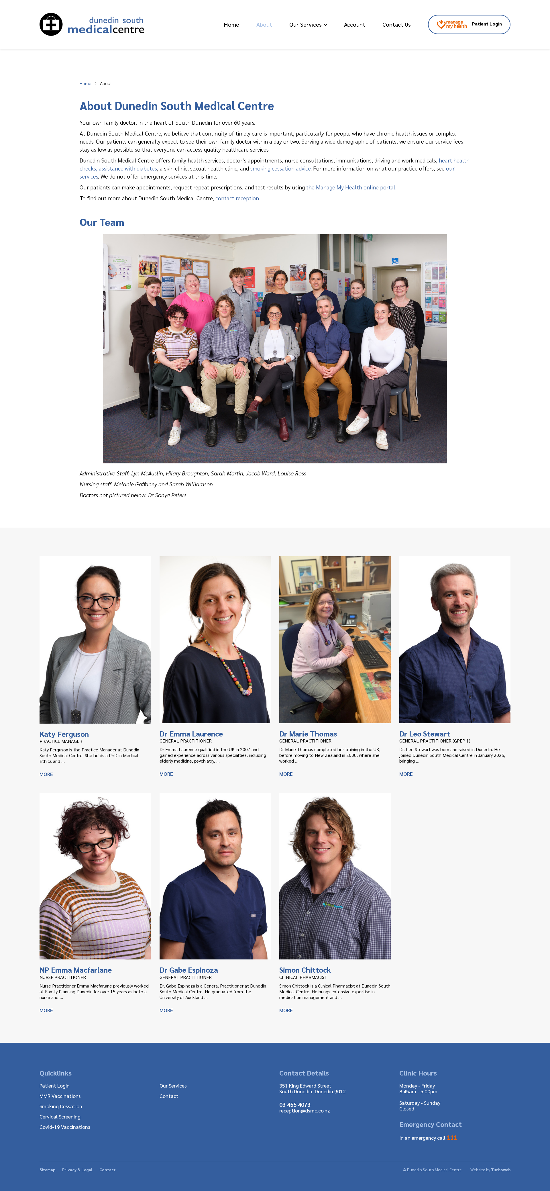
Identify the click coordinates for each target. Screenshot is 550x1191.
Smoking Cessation (61, 1106)
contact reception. (237, 198)
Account (354, 24)
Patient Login (486, 24)
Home (231, 24)
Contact (169, 1095)
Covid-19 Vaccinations (65, 1126)
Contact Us (396, 24)
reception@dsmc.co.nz (304, 1110)
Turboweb (500, 1169)
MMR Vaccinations (60, 1095)
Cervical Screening (60, 1116)
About (264, 24)
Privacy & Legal (77, 1169)
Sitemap (47, 1169)
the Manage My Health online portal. (351, 187)
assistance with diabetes (128, 168)
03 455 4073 (295, 1104)
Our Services (305, 24)
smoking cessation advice (280, 168)
